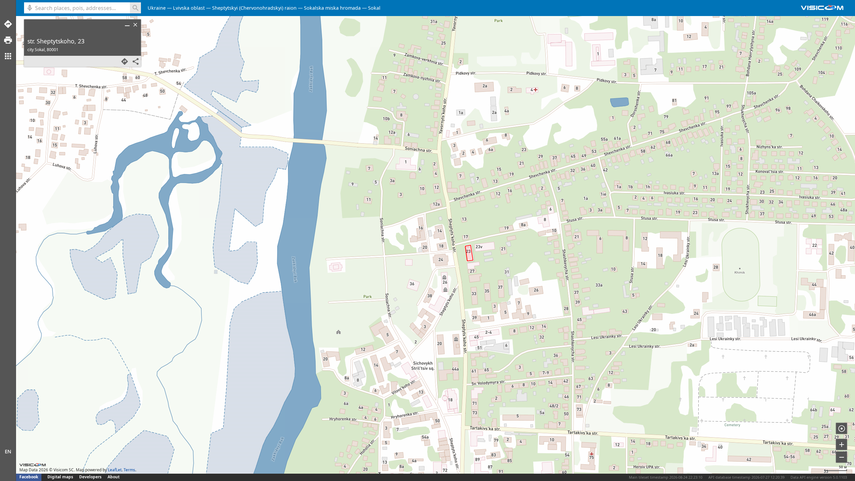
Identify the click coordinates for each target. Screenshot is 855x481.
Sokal (374, 8)
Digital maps (60, 477)
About (114, 477)
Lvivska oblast (189, 8)
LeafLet (115, 470)
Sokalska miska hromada (332, 8)
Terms (129, 470)
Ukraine (157, 8)
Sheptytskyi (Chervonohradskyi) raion (254, 8)
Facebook (28, 477)
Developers (90, 477)
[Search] (135, 7)
